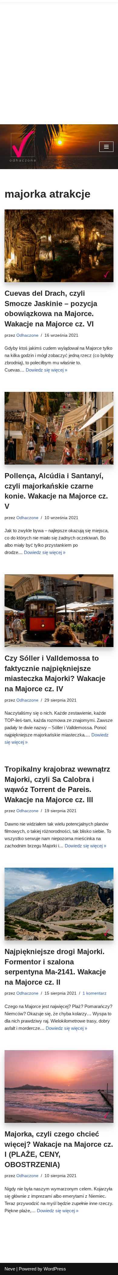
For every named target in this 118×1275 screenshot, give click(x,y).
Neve (10, 1268)
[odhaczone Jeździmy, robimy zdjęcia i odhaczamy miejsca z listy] (23, 147)
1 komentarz (95, 993)
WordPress (55, 1268)
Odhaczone (27, 335)
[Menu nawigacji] (106, 147)
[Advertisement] (59, 62)
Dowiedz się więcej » (46, 369)
